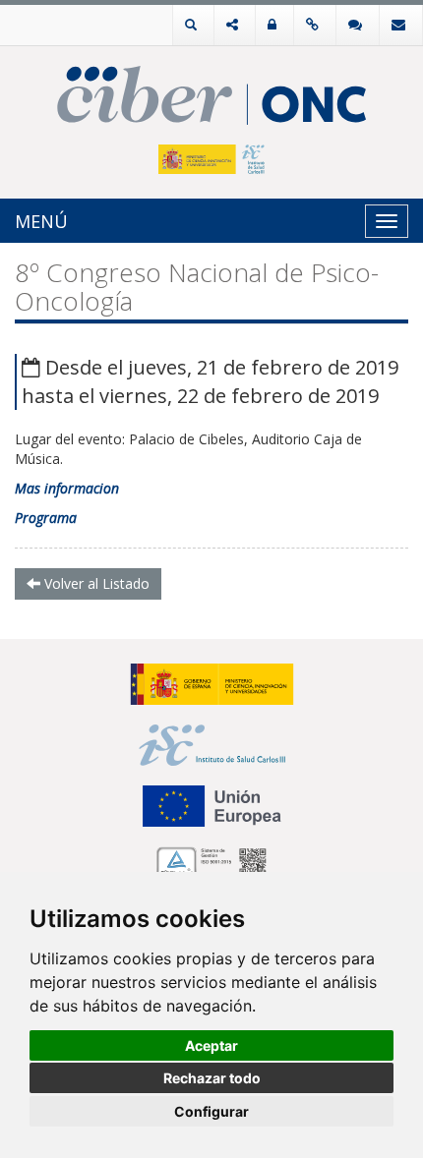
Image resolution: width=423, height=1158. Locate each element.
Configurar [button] (211, 1111)
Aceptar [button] (211, 1045)
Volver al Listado (95, 583)
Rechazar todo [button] (212, 1078)
